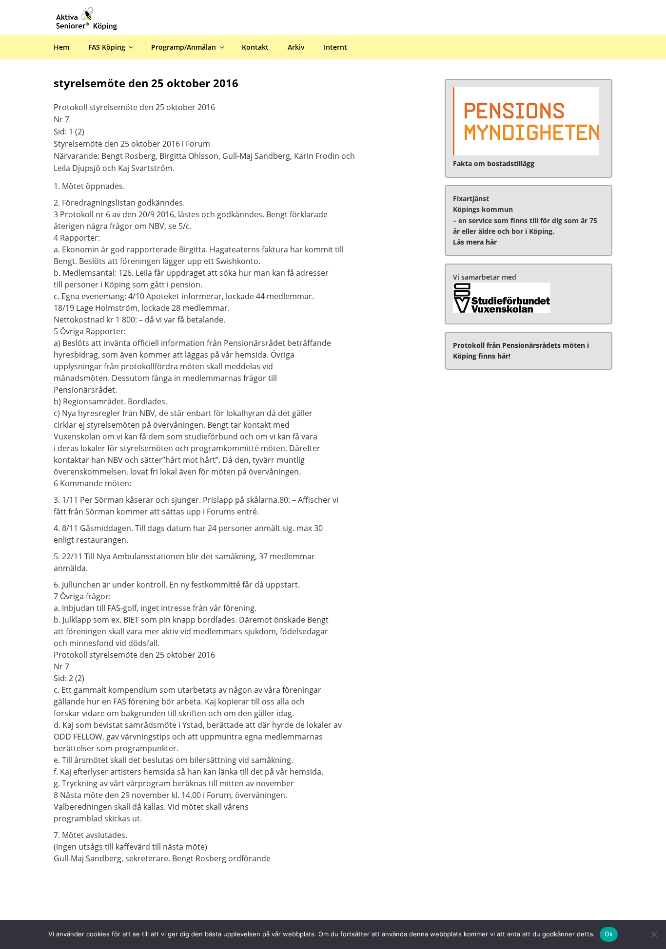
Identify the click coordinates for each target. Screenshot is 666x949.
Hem (61, 47)
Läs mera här (475, 242)
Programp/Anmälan (183, 47)
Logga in (649, 6)
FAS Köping (106, 47)
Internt (335, 47)
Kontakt (255, 47)
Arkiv (296, 47)
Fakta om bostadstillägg (493, 163)
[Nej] (654, 934)
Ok (609, 934)
